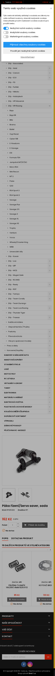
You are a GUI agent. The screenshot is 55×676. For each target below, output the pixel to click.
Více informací (27, 57)
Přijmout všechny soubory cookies (27, 44)
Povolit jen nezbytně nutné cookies (27, 50)
